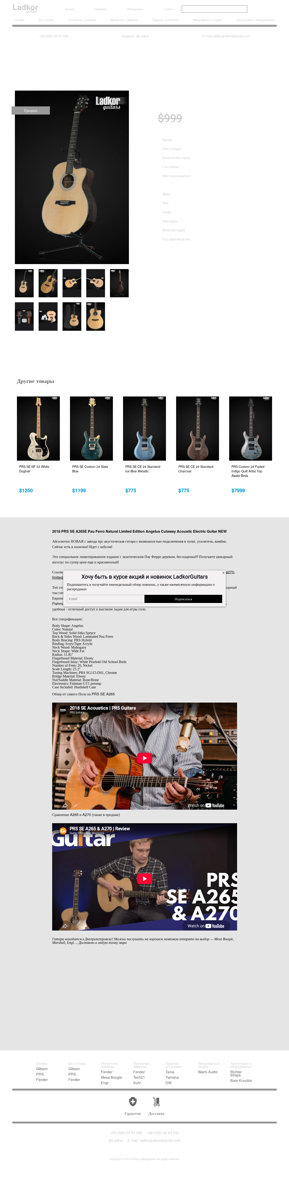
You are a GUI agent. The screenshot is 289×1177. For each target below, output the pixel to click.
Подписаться (183, 599)
